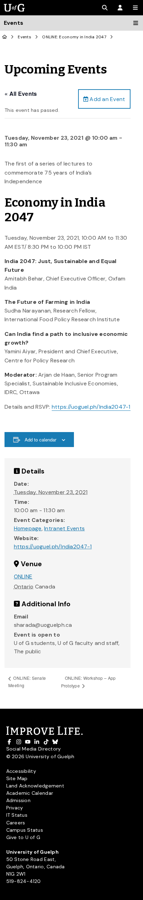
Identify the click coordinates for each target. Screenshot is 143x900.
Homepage (28, 528)
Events (24, 37)
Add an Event (106, 99)
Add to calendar (40, 439)
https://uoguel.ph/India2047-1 (91, 406)
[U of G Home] (4, 37)
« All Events (21, 94)
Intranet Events (64, 528)
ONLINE (23, 576)
